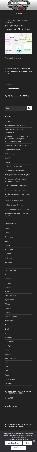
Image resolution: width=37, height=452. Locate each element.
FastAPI (7, 158)
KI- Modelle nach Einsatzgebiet (16, 186)
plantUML (8, 308)
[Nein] (34, 441)
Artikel (7, 233)
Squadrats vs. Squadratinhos (15, 171)
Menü (20, 13)
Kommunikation (14, 69)
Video (7, 375)
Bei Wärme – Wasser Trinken (15, 125)
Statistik (8, 354)
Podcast (7, 312)
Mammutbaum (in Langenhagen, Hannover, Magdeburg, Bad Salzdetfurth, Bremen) (16, 138)
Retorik (7, 333)
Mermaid (8, 279)
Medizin (7, 275)
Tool (6, 367)
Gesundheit (9, 262)
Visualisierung (10, 379)
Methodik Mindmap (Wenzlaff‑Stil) (17, 209)
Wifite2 (7, 162)
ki (5, 266)
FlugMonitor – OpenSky (13, 166)
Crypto (7, 245)
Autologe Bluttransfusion (14, 201)
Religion (7, 329)
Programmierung (11, 316)
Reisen (7, 325)
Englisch (8, 254)
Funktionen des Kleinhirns (14, 205)
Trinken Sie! (9, 121)
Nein (27, 443)
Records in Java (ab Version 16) (16, 145)
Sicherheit (8, 337)
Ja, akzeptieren (13, 443)
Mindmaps (26, 69)
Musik (7, 291)
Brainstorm (13, 72)
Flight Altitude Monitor (13, 150)
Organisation (9, 300)
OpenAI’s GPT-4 (10, 296)
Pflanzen (8, 304)
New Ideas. (23, 72)
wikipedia (8, 383)
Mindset (8, 287)
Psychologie (9, 321)
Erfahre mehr (18, 448)
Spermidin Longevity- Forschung (16, 190)
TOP (6, 371)
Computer (8, 241)
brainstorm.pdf (17, 58)
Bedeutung (9, 237)
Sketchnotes (9, 342)
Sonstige (8, 346)
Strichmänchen (10, 358)
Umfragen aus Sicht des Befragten (17, 175)
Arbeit (7, 229)
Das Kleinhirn (16, 3)
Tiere (7, 362)
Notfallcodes (9, 154)
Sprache (8, 350)
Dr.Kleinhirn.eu (10, 249)
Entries (9, 398)
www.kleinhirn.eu (11, 406)
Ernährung (8, 258)
